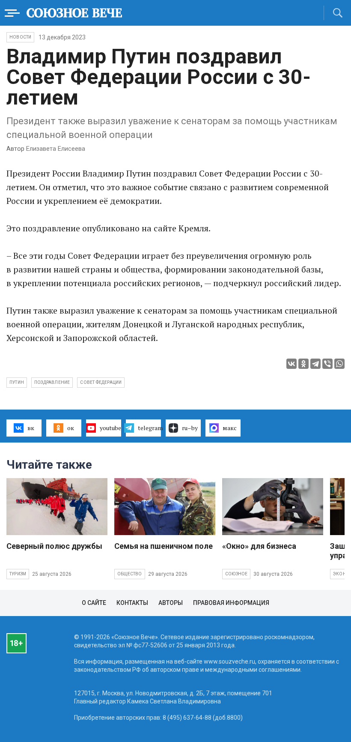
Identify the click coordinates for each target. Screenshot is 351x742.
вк (30, 428)
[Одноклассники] (303, 364)
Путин (16, 382)
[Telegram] (315, 364)
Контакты (132, 602)
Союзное (236, 573)
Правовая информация (231, 602)
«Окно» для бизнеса (259, 546)
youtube (110, 428)
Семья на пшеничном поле (163, 546)
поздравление (52, 382)
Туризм (17, 573)
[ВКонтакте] (291, 364)
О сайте (94, 602)
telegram (149, 428)
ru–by (190, 428)
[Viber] (327, 364)
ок (70, 428)
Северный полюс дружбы (54, 546)
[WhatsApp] (339, 364)
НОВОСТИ (20, 37)
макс (230, 428)
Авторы (170, 602)
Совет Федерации (101, 382)
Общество (129, 573)
